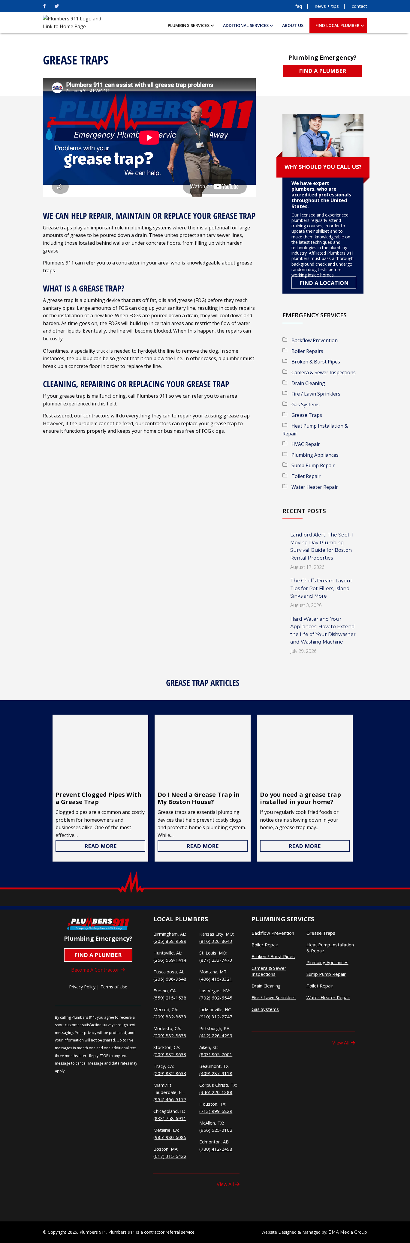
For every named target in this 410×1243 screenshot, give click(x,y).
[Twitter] (57, 6)
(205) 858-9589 (169, 941)
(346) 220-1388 (215, 1092)
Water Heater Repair (314, 487)
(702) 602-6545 (215, 998)
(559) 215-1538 (169, 998)
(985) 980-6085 (169, 1137)
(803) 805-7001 (215, 1054)
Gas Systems (305, 404)
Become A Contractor (95, 970)
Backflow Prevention (314, 340)
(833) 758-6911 (169, 1118)
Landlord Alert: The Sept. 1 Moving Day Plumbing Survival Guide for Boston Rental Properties (322, 546)
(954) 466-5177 (169, 1099)
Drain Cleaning (308, 383)
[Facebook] (44, 6)
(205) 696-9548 (169, 979)
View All (225, 1184)
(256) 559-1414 (169, 960)
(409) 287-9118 (215, 1073)
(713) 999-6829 (215, 1111)
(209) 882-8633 (169, 1017)
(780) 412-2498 (215, 1149)
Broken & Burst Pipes (315, 361)
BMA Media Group (347, 1232)
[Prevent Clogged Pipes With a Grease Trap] (100, 751)
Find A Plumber (322, 70)
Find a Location (324, 282)
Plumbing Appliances (315, 455)
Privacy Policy (82, 987)
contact (359, 6)
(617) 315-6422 (169, 1156)
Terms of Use (114, 987)
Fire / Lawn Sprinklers (315, 393)
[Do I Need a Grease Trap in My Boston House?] (202, 751)
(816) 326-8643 (215, 941)
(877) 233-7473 (215, 960)
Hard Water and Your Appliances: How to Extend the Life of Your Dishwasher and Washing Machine (323, 630)
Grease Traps (306, 415)
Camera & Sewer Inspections (323, 372)
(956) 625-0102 (215, 1130)
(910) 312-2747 (215, 1017)
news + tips (327, 6)
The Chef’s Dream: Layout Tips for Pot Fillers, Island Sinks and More (321, 588)
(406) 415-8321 (215, 979)
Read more (100, 846)
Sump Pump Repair (313, 465)
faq (298, 6)
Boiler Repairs (307, 351)
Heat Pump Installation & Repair (330, 948)
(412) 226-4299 (215, 1035)
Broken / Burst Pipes (273, 956)
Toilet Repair (306, 476)
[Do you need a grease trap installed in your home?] (305, 751)
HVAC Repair (305, 444)
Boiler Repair (265, 945)
